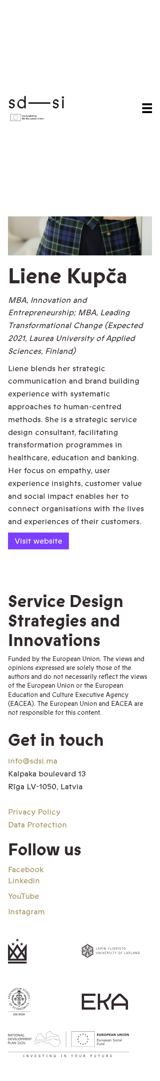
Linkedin (24, 880)
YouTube (23, 896)
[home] (44, 108)
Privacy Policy (34, 812)
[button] (147, 108)
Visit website (38, 540)
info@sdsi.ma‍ (32, 761)
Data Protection (37, 824)
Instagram (26, 911)
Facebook (26, 869)
